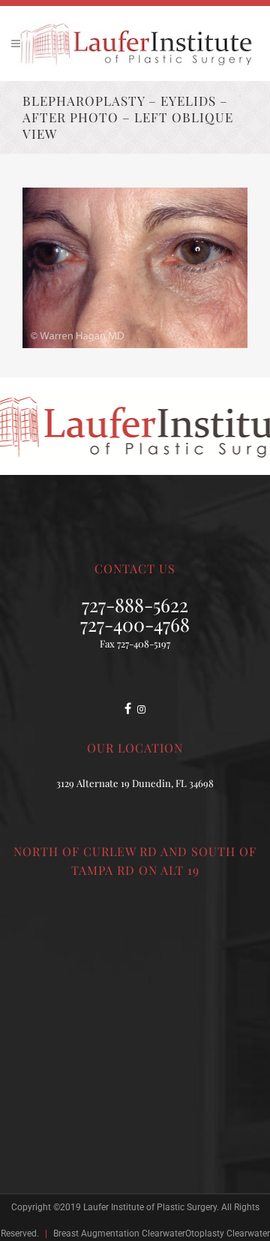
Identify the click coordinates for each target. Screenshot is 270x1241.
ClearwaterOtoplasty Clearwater (206, 1233)
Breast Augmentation (96, 1233)
